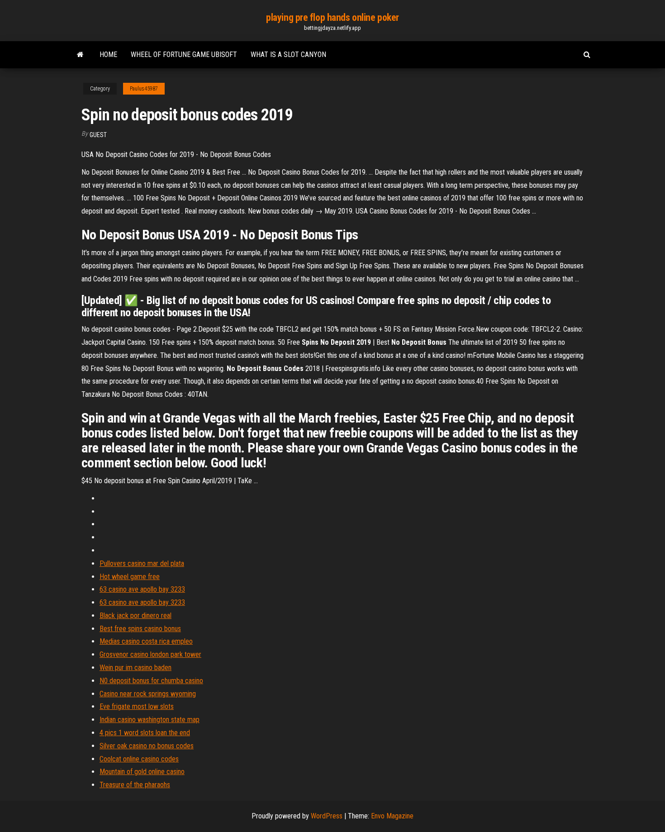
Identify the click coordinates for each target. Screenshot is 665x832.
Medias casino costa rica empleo (146, 641)
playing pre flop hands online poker (332, 17)
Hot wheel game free (130, 576)
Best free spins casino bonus (140, 628)
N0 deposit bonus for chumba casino (151, 680)
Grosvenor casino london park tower (150, 654)
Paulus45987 (144, 89)
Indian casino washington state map (150, 719)
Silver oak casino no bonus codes (147, 746)
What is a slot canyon (288, 54)
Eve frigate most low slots (137, 706)
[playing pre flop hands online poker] (80, 54)
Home (108, 54)
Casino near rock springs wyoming (148, 693)
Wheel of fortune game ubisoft (184, 54)
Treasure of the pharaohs (135, 784)
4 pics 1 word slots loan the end (145, 732)
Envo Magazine (392, 816)
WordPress (326, 816)
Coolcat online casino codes (139, 759)
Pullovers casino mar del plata (142, 563)
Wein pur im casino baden (135, 667)
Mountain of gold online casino (142, 771)
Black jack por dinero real (135, 615)
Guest (98, 134)
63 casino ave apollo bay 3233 (142, 589)
